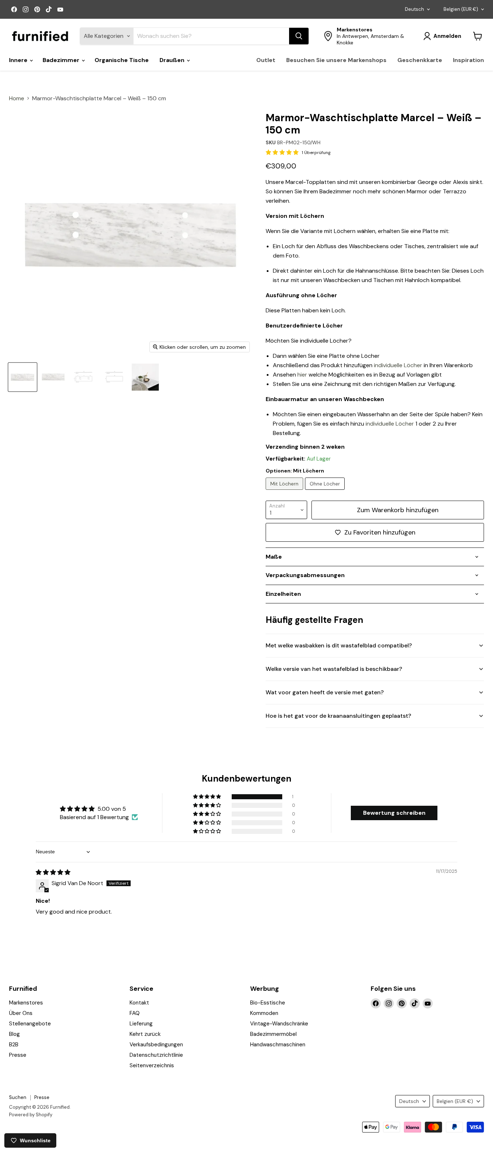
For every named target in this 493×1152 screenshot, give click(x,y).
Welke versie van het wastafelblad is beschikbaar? (334, 669)
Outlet (265, 60)
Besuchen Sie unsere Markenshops (336, 60)
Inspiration (468, 60)
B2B (13, 1044)
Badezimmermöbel (273, 1034)
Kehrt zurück (145, 1034)
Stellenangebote (30, 1023)
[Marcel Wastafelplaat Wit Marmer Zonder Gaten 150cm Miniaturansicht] (53, 377)
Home (16, 98)
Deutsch (414, 9)
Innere (19, 60)
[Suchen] (299, 36)
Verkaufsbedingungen (156, 1044)
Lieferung (141, 1023)
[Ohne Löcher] (325, 491)
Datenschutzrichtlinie (156, 1055)
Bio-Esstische (267, 1002)
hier (302, 374)
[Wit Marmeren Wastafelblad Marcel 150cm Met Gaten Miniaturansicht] (22, 377)
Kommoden (264, 1013)
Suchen (17, 1097)
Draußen (173, 60)
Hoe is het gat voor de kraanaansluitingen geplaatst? (338, 716)
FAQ (135, 1013)
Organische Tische (122, 60)
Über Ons (20, 1013)
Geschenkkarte (419, 60)
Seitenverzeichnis (152, 1065)
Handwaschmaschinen (277, 1044)
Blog (14, 1034)
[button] (207, 796)
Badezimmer (62, 60)
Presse (17, 1055)
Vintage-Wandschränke (279, 1023)
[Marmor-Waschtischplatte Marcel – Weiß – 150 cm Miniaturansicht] (84, 377)
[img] (53, 872)
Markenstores (26, 1002)
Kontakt (139, 1002)
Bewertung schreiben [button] (394, 813)
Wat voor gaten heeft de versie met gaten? (325, 692)
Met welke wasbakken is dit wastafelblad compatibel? (339, 645)
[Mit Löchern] (285, 491)
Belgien (461, 9)
